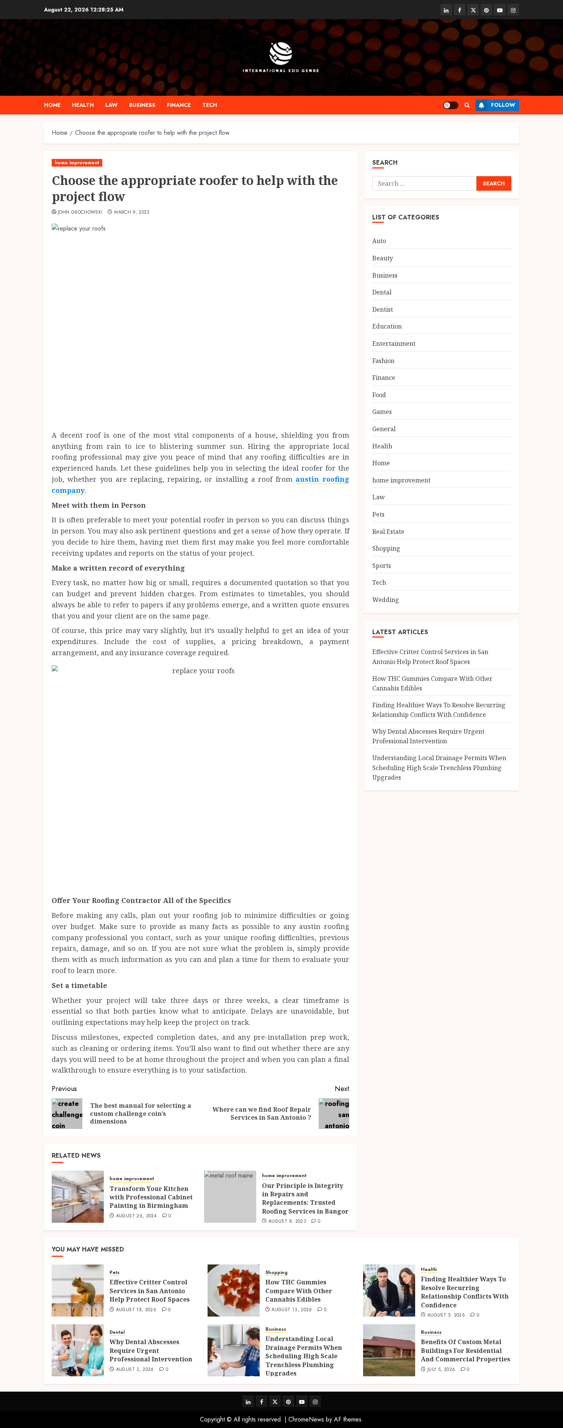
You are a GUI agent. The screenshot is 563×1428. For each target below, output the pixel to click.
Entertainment (394, 343)
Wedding (385, 599)
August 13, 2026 (292, 1310)
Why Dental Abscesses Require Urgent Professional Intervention (151, 1350)
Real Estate (388, 531)
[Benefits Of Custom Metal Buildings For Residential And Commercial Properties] (389, 1350)
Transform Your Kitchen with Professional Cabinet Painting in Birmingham (151, 1197)
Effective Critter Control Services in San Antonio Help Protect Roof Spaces (150, 1291)
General (384, 429)
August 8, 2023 (287, 1222)
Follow (503, 105)
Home (52, 105)
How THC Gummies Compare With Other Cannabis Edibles (298, 1291)
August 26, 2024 (136, 1216)
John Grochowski (80, 212)
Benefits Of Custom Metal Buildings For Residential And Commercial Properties (465, 1350)
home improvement (77, 162)
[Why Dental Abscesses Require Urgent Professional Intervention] (78, 1350)
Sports (381, 565)
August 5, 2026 (446, 1315)
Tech (209, 105)
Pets (378, 514)
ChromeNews (306, 1419)
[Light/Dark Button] (450, 105)
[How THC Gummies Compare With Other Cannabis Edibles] (234, 1290)
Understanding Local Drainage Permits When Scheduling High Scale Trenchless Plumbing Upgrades (439, 768)
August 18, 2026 (136, 1310)
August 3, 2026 (135, 1370)
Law (111, 105)
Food (379, 395)
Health (83, 105)
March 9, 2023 (132, 212)
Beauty (382, 258)
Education (387, 326)
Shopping (386, 548)
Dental (381, 292)
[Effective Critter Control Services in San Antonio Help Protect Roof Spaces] (78, 1290)
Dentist (382, 309)
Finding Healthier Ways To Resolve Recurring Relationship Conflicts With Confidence (465, 1292)
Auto (379, 241)
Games (382, 411)
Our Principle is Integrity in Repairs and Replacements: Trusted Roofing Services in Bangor (305, 1198)
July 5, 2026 (441, 1370)
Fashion (383, 360)
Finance (179, 105)
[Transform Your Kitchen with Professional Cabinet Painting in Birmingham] (78, 1197)
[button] (467, 105)
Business (142, 105)
